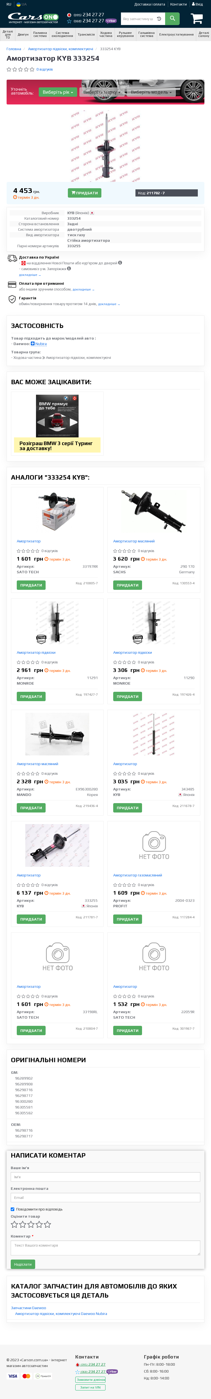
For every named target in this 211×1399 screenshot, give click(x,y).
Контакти (178, 4)
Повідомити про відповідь (39, 1209)
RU (9, 4)
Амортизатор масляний (134, 541)
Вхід (199, 4)
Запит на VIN (90, 1387)
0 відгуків (45, 69)
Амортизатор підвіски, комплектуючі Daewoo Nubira (61, 1313)
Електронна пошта (29, 1188)
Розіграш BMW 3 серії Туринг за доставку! (56, 445)
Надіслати (23, 1264)
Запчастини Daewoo (28, 1308)
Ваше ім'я (20, 1168)
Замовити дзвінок (91, 1380)
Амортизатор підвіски (36, 652)
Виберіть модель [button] (150, 92)
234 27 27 (89, 14)
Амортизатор (29, 541)
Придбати (86, 193)
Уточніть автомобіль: (22, 91)
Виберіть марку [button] (101, 92)
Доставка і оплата (149, 4)
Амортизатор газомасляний (137, 875)
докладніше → (30, 274)
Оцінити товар (25, 1216)
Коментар (22, 1236)
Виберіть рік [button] (56, 92)
